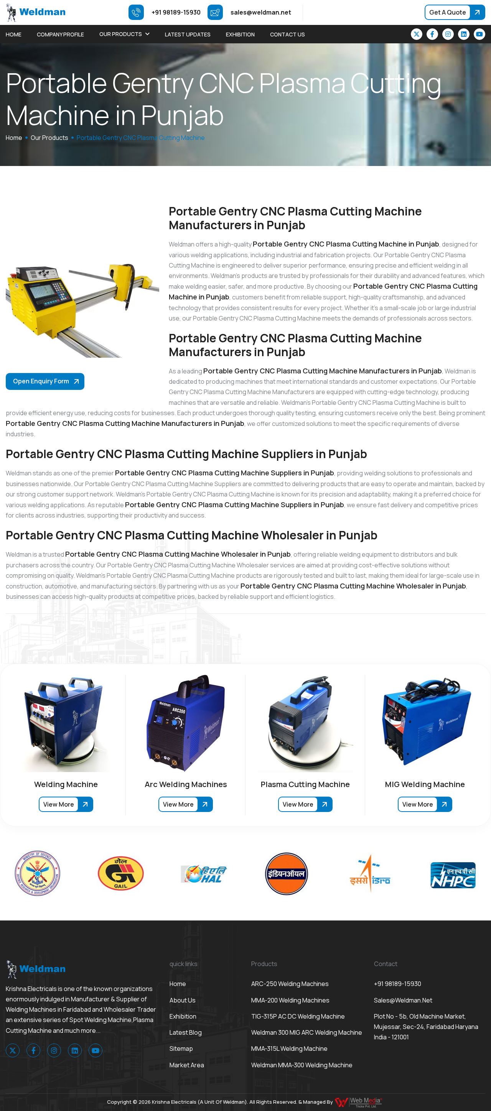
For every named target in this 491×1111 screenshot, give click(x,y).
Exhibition (240, 34)
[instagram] (448, 34)
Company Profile (60, 34)
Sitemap (181, 1048)
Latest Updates (188, 34)
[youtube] (479, 34)
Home (13, 34)
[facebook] (432, 34)
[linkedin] (464, 34)
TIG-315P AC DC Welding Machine (298, 1016)
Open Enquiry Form (41, 381)
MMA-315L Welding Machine (289, 1048)
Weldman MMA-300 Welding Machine (302, 1065)
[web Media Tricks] (359, 1101)
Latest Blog (186, 1032)
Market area (187, 1065)
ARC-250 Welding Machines (290, 984)
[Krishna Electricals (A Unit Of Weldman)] (35, 12)
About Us (183, 1000)
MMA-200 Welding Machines (290, 1000)
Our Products (120, 34)
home (14, 137)
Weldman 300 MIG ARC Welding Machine (306, 1032)
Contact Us (287, 34)
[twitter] (416, 34)
